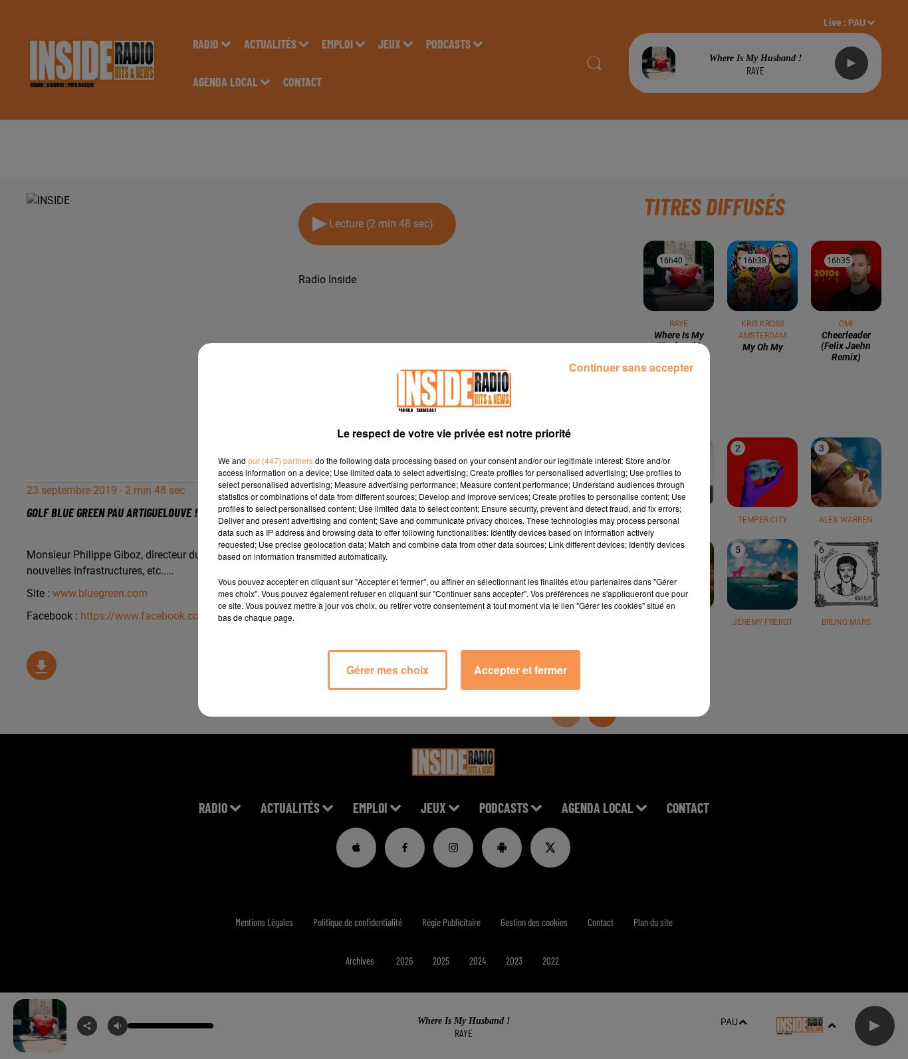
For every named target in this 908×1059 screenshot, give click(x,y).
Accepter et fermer (520, 669)
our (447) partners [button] (280, 460)
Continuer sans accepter (631, 367)
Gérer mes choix (387, 669)
